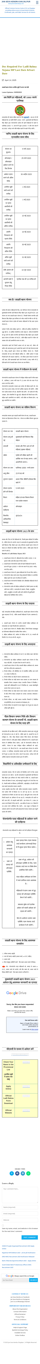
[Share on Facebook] (17, 1173)
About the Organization (20, 1309)
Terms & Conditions (20, 1319)
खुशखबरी (26, 117)
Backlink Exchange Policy (20, 1330)
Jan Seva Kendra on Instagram (20, 1299)
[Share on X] (12, 1173)
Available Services (20, 1333)
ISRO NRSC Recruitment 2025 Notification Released (18, 1257)
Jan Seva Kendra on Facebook (20, 1297)
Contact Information (20, 1311)
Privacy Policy (20, 1317)
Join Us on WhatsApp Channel (20, 1301)
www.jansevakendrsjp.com (16, 3)
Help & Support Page (20, 1327)
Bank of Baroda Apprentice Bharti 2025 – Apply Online (19, 1261)
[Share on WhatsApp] (28, 1173)
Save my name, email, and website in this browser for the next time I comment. (20, 1229)
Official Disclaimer (20, 1314)
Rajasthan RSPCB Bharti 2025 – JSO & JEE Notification (18, 1253)
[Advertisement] (20, 42)
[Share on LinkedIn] (23, 1173)
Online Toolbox (20, 1335)
